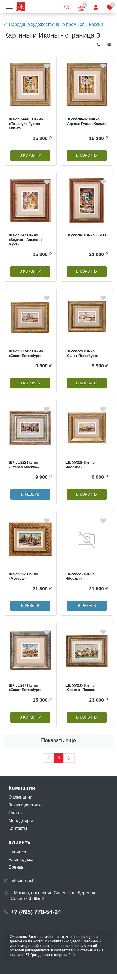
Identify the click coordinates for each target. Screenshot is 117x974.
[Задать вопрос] (96, 6)
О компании (20, 797)
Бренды (16, 867)
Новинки (17, 851)
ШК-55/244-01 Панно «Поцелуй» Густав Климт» (26, 123)
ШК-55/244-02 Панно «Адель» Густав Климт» (85, 121)
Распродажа (20, 859)
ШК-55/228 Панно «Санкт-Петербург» (81, 353)
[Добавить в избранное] (47, 66)
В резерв (30, 494)
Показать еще (58, 740)
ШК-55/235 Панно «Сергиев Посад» (80, 687)
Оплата (15, 812)
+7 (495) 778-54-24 (36, 912)
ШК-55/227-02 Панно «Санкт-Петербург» (26, 353)
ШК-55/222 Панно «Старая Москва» (24, 464)
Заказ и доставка (25, 805)
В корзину (30, 155)
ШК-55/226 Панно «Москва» (80, 464)
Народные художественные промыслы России (56, 24)
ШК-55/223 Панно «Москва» (80, 576)
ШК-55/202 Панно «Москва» (23, 576)
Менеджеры (20, 820)
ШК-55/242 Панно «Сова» (86, 235)
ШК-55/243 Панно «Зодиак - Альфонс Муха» (25, 239)
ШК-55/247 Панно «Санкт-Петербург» (25, 687)
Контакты (17, 828)
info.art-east (22, 880)
